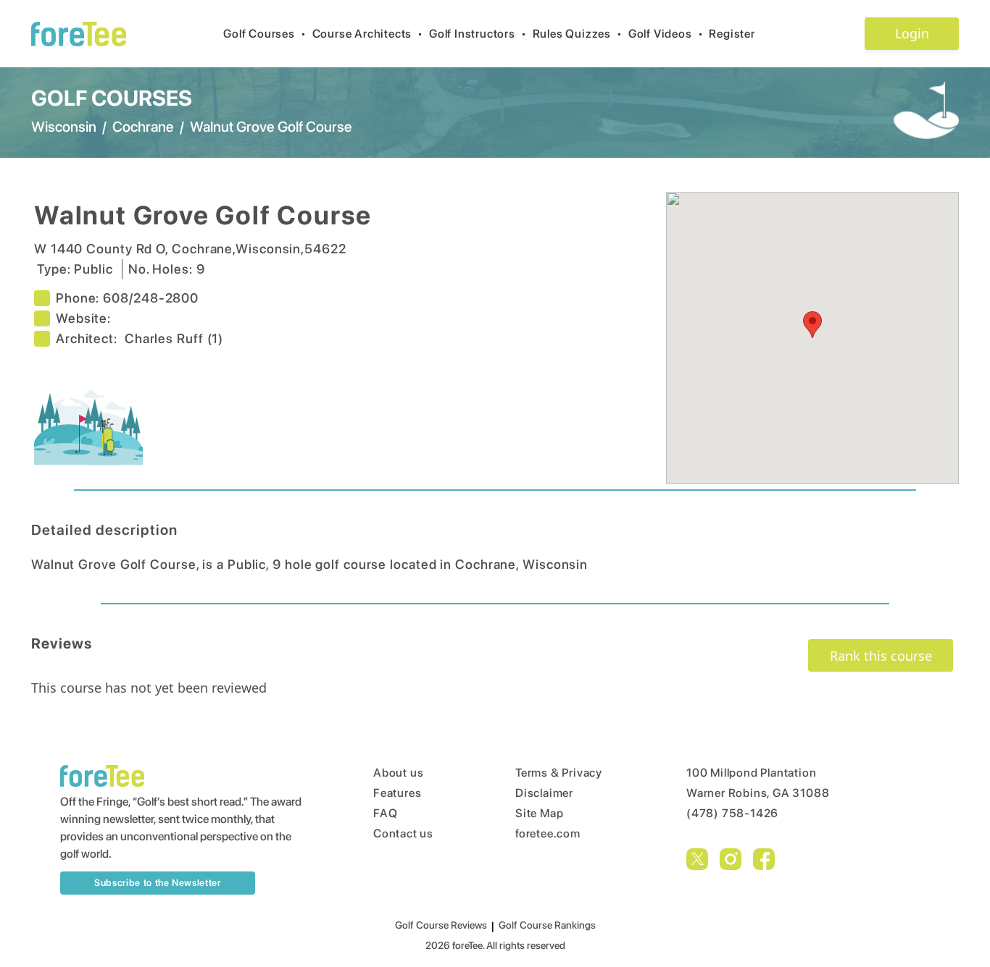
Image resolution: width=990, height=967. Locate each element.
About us (398, 773)
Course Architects (367, 34)
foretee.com (548, 833)
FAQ (385, 813)
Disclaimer (544, 793)
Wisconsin (63, 126)
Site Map (539, 813)
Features (397, 793)
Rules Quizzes (578, 34)
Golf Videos (666, 34)
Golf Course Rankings (547, 925)
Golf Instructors (478, 34)
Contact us (403, 833)
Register (731, 34)
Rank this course (881, 655)
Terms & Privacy (558, 773)
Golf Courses (264, 34)
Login (912, 33)
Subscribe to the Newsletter (157, 882)
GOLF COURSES (111, 98)
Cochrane (143, 126)
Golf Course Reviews (441, 925)
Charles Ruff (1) (174, 338)
